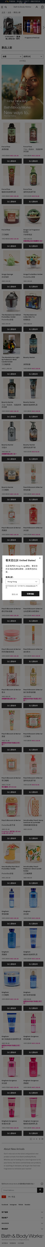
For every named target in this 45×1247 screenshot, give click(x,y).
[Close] (39, 558)
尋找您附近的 (30, 586)
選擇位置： (10, 577)
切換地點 (30, 594)
